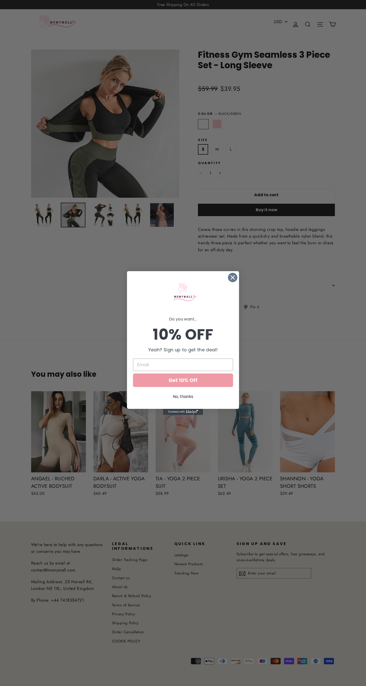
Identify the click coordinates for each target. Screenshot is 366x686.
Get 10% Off (183, 380)
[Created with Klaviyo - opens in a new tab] (183, 412)
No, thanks (183, 396)
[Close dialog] (232, 277)
